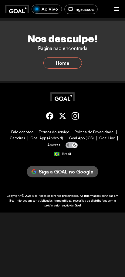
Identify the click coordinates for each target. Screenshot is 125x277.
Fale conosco (22, 132)
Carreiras (17, 138)
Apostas (53, 145)
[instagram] (75, 117)
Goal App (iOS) (81, 138)
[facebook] (50, 117)
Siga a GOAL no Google (66, 172)
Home (62, 63)
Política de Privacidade (94, 132)
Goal (35, 195)
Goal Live (107, 138)
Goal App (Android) (46, 138)
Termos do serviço (54, 132)
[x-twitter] (62, 117)
